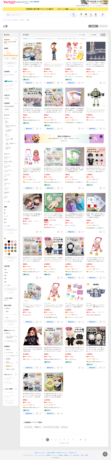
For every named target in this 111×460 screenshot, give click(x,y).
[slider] (4, 55)
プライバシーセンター (40, 455)
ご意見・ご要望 (84, 455)
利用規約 (48, 455)
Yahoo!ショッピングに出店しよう (95, 5)
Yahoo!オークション (62, 452)
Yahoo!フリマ (72, 452)
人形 (5, 26)
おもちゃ (22, 20)
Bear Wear (88, 303)
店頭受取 (7, 103)
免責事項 (61, 455)
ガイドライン (54, 455)
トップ (4, 20)
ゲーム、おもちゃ (13, 20)
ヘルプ (106, 5)
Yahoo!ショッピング (40, 452)
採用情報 (66, 455)
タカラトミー (47, 62)
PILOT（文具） (47, 303)
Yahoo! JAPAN (80, 5)
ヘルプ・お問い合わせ (74, 455)
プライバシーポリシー (28, 455)
